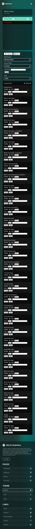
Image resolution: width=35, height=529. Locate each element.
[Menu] (31, 3)
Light (5, 499)
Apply (6, 72)
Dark (5, 494)
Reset (6, 94)
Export (17, 54)
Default (6, 490)
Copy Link (9, 54)
